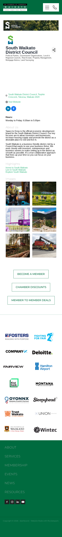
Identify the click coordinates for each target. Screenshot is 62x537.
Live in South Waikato (16, 170)
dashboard (24, 521)
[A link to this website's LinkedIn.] (17, 502)
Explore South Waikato (16, 172)
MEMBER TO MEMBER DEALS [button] (31, 300)
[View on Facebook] (13, 110)
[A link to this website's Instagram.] (12, 502)
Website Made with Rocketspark (45, 521)
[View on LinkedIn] (8, 110)
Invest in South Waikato (17, 167)
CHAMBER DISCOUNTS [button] (31, 287)
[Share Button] (53, 50)
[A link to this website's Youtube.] (23, 502)
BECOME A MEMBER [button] (31, 274)
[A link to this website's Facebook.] (7, 502)
